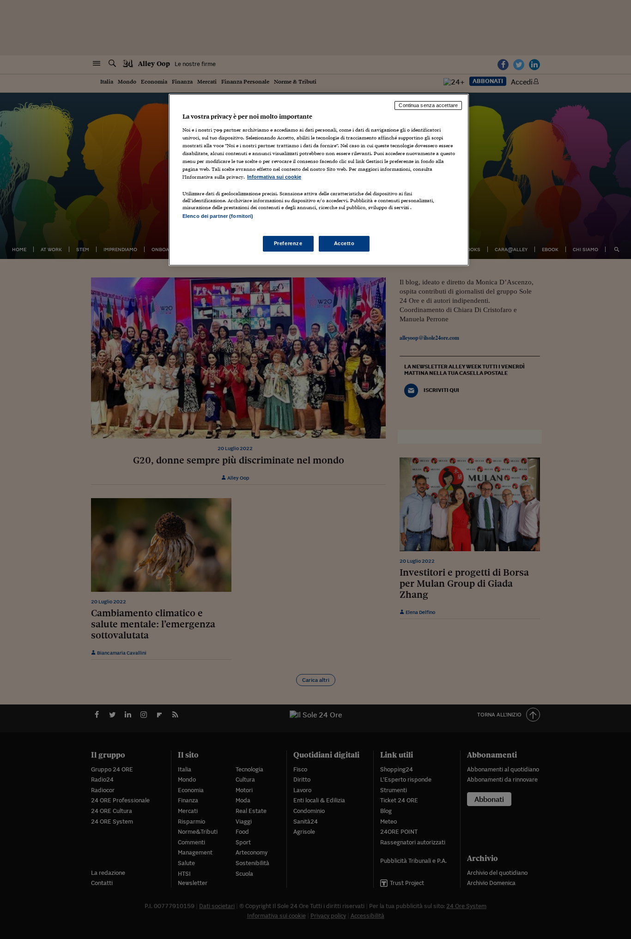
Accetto (344, 243)
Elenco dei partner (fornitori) (217, 216)
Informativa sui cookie (274, 177)
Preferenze (288, 243)
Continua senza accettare (428, 105)
